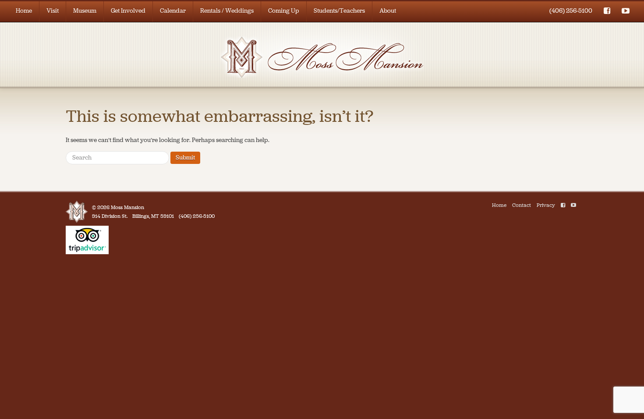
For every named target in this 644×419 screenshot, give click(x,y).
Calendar (173, 11)
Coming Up (283, 11)
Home (24, 11)
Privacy (546, 205)
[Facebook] (563, 205)
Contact (521, 205)
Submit (185, 157)
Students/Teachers (339, 11)
